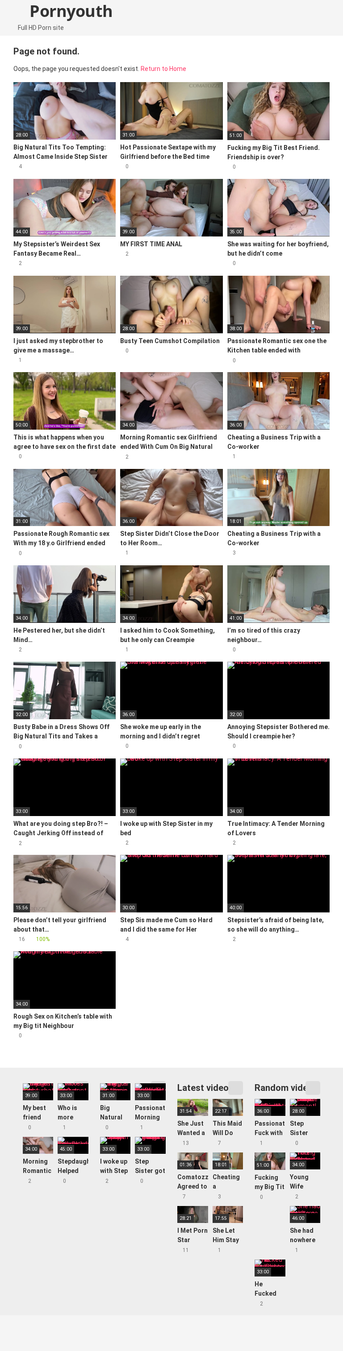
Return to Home (163, 68)
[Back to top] (313, 1324)
